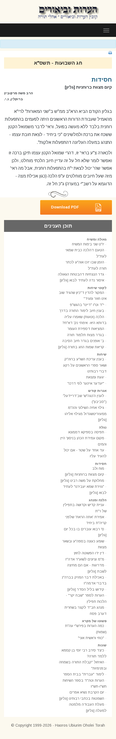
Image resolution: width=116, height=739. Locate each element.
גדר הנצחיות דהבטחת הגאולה (81, 274)
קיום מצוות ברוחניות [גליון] (84, 474)
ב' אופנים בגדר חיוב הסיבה (83, 341)
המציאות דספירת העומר (85, 329)
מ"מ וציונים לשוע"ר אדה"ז (84, 559)
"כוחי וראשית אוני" (91, 638)
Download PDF (65, 207)
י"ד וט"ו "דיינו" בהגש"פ (87, 305)
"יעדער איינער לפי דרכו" (85, 383)
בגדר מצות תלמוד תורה (85, 335)
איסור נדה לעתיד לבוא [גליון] (82, 280)
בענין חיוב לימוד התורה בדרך (81, 311)
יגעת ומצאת (95, 377)
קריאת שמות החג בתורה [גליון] (81, 347)
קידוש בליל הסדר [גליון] (85, 589)
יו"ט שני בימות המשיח (88, 244)
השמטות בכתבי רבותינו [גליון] (81, 698)
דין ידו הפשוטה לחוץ (89, 553)
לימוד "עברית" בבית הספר (83, 674)
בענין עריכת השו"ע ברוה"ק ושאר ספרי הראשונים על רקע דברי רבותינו (85, 365)
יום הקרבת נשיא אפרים (87, 692)
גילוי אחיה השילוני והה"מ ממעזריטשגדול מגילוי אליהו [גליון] (86, 414)
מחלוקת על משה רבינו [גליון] (82, 481)
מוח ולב (98, 468)
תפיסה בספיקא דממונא (86, 432)
